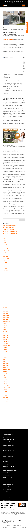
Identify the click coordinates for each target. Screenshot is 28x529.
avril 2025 (5, 252)
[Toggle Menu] (23, 5)
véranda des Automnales (15, 155)
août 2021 (5, 323)
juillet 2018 (5, 391)
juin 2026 (5, 240)
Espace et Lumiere (8, 29)
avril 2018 (5, 395)
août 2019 (5, 371)
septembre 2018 (6, 387)
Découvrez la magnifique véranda (9, 225)
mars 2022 (5, 309)
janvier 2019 (5, 383)
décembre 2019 (6, 363)
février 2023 (5, 287)
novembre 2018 (6, 385)
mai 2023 (4, 280)
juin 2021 (5, 327)
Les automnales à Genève (8, 145)
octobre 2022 (5, 295)
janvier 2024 (5, 270)
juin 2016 (5, 413)
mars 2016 (5, 417)
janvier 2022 (5, 313)
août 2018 (5, 389)
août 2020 (5, 347)
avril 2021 (5, 331)
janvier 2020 (5, 361)
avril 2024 (5, 268)
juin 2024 (5, 264)
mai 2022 (4, 305)
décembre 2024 (6, 258)
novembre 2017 (6, 399)
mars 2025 (5, 254)
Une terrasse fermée (7, 27)
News (21, 146)
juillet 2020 (5, 349)
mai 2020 (4, 353)
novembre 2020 (6, 341)
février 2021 (5, 335)
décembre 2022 (6, 291)
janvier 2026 (5, 248)
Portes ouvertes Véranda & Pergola (10, 231)
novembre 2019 (6, 365)
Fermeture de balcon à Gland (8, 229)
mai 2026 (4, 242)
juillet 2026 (5, 238)
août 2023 (5, 276)
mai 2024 (4, 266)
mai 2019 (4, 377)
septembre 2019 (6, 369)
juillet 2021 (5, 325)
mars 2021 (5, 333)
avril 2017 (5, 407)
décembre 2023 (6, 272)
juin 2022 (5, 303)
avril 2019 (5, 379)
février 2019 (5, 381)
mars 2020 (5, 357)
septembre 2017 (6, 403)
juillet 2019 (5, 373)
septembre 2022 (6, 297)
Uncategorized (21, 29)
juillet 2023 (5, 278)
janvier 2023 (5, 288)
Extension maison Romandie (8, 227)
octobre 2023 (5, 274)
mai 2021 (4, 329)
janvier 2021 (5, 337)
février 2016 (5, 420)
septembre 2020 (6, 345)
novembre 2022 (6, 293)
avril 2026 (5, 244)
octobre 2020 (5, 343)
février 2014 (5, 424)
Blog (19, 146)
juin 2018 (5, 393)
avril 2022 (5, 307)
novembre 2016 (6, 411)
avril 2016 (5, 416)
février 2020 (5, 359)
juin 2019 (5, 375)
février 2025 (5, 256)
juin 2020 (5, 351)
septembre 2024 (6, 260)
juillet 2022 (5, 301)
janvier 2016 (5, 422)
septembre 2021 (6, 321)
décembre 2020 (6, 339)
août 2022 (5, 299)
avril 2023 (5, 282)
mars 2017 (5, 409)
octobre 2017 (5, 401)
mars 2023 (5, 285)
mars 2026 (5, 246)
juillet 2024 (5, 262)
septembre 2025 (6, 250)
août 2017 (5, 405)
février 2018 (5, 397)
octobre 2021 (5, 319)
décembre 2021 (6, 315)
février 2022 (5, 311)
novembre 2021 (6, 317)
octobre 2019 (5, 367)
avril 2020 (5, 355)
